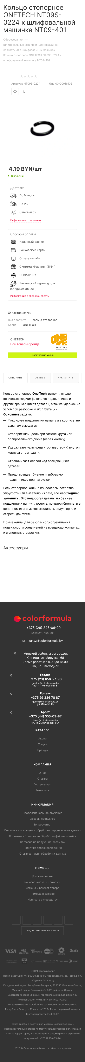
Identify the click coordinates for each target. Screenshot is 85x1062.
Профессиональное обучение (42, 812)
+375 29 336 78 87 (45, 698)
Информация (42, 804)
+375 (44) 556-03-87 (45, 716)
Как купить (66, 377)
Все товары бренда (24, 344)
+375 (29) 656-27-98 (45, 679)
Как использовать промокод (42, 882)
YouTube (58, 920)
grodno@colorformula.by (45, 683)
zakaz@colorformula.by (45, 641)
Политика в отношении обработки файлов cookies (42, 836)
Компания (42, 764)
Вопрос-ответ (42, 824)
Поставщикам (42, 784)
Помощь (42, 868)
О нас (42, 772)
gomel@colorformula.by (45, 701)
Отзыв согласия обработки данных (42, 853)
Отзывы (40, 377)
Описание (15, 377)
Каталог (42, 730)
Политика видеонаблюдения (43, 847)
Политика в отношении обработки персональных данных (42, 830)
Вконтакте (16, 920)
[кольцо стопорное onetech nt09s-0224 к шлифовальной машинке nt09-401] (42, 127)
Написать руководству (43, 899)
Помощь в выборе (43, 893)
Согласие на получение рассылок (42, 842)
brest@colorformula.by (45, 720)
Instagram (37, 920)
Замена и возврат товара (42, 888)
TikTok (68, 920)
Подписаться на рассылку (42, 930)
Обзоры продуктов (42, 818)
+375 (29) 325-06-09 (43, 627)
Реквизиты (42, 790)
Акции (42, 738)
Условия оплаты (42, 876)
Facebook (26, 920)
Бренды (42, 750)
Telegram (47, 920)
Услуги (42, 744)
